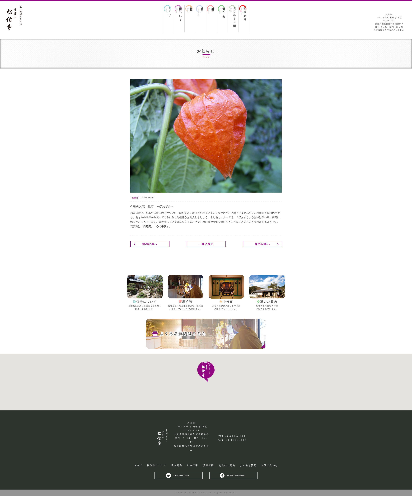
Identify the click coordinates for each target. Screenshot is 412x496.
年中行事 (191, 6)
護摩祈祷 (208, 465)
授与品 (202, 6)
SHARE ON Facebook (236, 475)
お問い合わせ (245, 12)
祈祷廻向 (212, 6)
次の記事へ (262, 244)
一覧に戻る (206, 244)
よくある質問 (248, 465)
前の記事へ (150, 244)
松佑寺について (180, 12)
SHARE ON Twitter (181, 475)
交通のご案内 (223, 9)
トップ (169, 10)
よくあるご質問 (234, 14)
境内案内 (176, 465)
